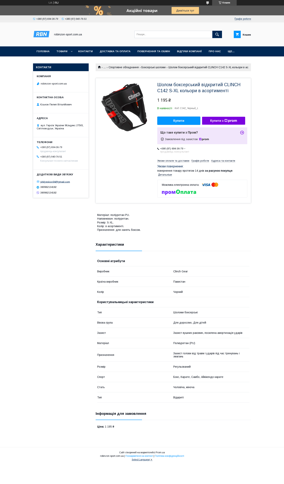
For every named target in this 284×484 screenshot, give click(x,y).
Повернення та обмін (153, 51)
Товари (61, 51)
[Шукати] (217, 34)
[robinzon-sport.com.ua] (41, 41)
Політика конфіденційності (169, 456)
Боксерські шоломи (153, 67)
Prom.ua (160, 452)
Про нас (215, 51)
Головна (43, 51)
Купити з (217, 120)
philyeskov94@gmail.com (55, 181)
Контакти (85, 51)
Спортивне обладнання (124, 67)
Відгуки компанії (189, 51)
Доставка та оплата (115, 51)
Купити (178, 120)
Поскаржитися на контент (139, 456)
